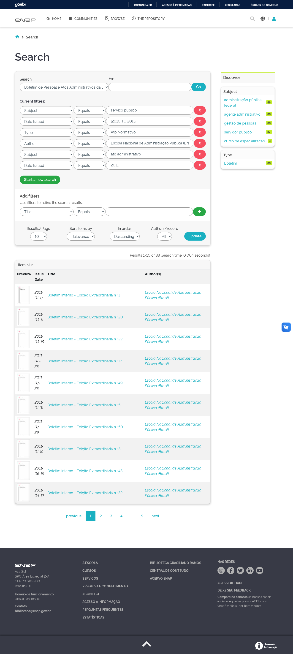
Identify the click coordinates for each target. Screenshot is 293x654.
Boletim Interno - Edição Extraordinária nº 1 (83, 294)
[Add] (199, 211)
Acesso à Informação (101, 601)
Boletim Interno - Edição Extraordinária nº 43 (84, 470)
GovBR (20, 5)
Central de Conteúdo (169, 570)
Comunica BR (143, 5)
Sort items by (81, 228)
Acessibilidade (230, 583)
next (155, 515)
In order (124, 228)
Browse (118, 18)
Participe (208, 5)
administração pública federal (243, 102)
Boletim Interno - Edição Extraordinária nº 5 (83, 404)
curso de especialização (244, 140)
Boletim (230, 163)
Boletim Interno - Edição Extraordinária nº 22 (84, 338)
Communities (86, 18)
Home (56, 18)
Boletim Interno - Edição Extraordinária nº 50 (85, 426)
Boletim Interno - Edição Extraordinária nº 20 (85, 316)
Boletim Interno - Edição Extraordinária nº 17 (84, 360)
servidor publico (238, 131)
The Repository (151, 18)
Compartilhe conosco (232, 596)
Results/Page (38, 228)
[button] (262, 18)
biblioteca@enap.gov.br (33, 610)
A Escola (90, 562)
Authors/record (164, 228)
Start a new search (40, 179)
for (111, 78)
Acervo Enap (161, 578)
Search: (26, 78)
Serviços (90, 578)
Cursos (89, 570)
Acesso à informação (177, 5)
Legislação (232, 5)
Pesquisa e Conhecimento (105, 586)
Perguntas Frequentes (102, 609)
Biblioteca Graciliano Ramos (175, 562)
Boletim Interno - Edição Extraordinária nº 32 (84, 492)
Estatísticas (93, 617)
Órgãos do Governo (264, 5)
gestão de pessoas (240, 122)
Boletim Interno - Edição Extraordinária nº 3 (83, 448)
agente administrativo (242, 114)
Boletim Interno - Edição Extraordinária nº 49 (85, 382)
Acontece (91, 594)
